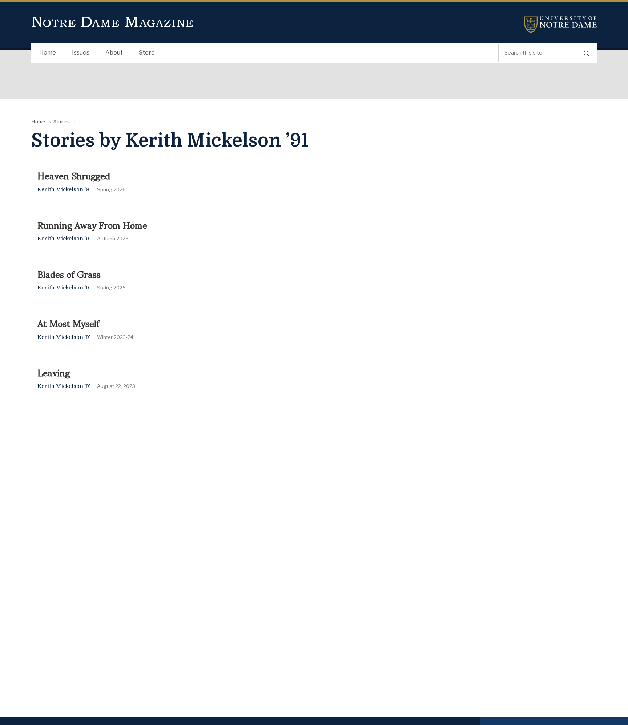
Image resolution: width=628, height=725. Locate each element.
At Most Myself (68, 323)
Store (147, 52)
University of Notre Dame (560, 24)
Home (47, 52)
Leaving (53, 372)
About (114, 52)
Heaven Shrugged (73, 175)
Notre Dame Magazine (112, 22)
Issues (80, 52)
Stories (61, 121)
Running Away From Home (92, 225)
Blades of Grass (69, 274)
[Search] (586, 53)
